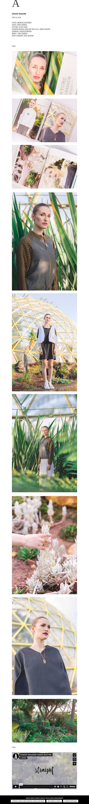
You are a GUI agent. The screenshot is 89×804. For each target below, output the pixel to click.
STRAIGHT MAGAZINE (19, 14)
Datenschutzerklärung (70, 801)
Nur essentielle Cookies (54, 801)
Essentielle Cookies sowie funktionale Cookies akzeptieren (28, 801)
